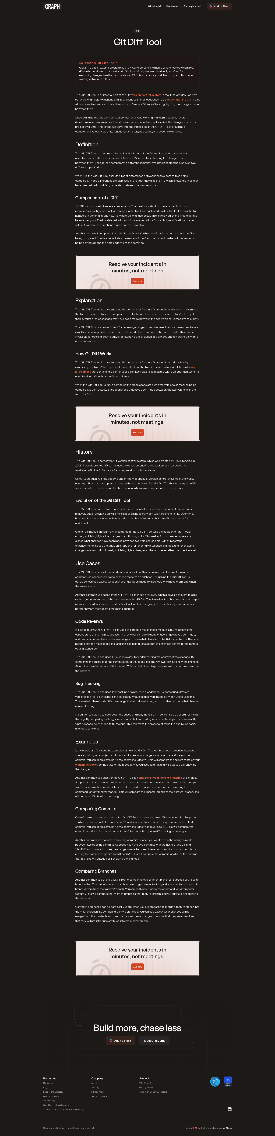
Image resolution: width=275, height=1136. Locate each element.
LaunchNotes (225, 1128)
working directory (86, 764)
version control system (146, 95)
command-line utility (180, 99)
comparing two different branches (159, 777)
